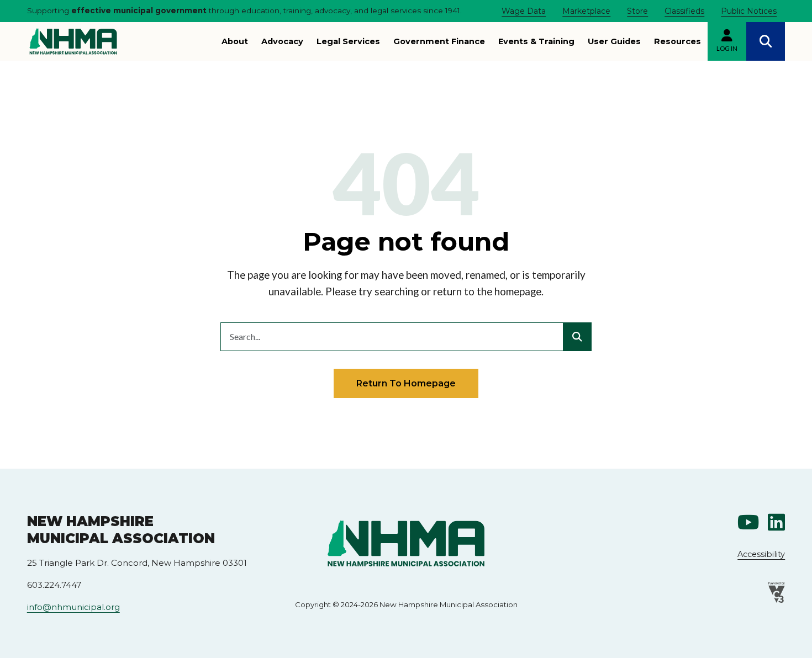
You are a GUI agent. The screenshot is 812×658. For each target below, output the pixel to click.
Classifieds (684, 11)
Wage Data (524, 11)
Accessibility (761, 554)
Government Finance (439, 41)
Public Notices (749, 11)
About (235, 41)
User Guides (614, 41)
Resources (677, 41)
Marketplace (586, 11)
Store (637, 11)
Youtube (748, 522)
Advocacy (282, 41)
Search (765, 41)
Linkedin (776, 522)
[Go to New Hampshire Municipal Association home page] (73, 41)
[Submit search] (577, 336)
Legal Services (348, 41)
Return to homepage (406, 383)
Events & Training (536, 41)
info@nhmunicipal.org (73, 607)
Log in (726, 48)
